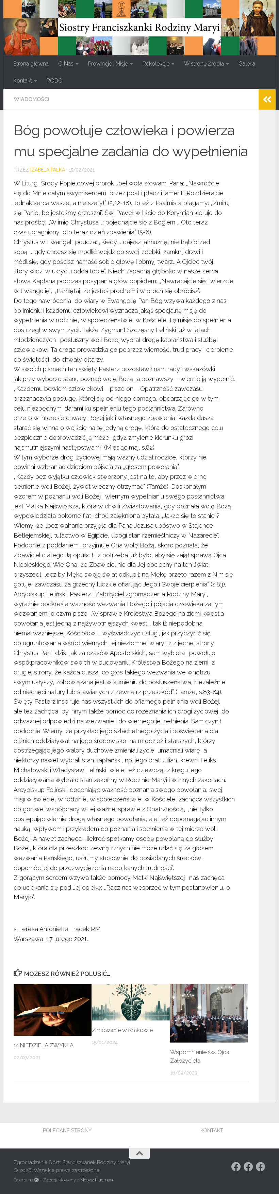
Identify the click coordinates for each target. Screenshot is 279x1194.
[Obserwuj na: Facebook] (236, 1167)
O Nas (65, 63)
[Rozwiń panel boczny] (267, 99)
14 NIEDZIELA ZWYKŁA (43, 1045)
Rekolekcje (156, 63)
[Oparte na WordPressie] (36, 1180)
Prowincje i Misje (108, 63)
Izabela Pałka (47, 170)
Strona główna (31, 63)
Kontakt (22, 80)
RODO (55, 80)
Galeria (247, 63)
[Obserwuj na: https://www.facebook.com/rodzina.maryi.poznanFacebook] (248, 1167)
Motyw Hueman (96, 1179)
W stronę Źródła (204, 63)
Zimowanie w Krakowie (122, 1030)
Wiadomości (31, 99)
